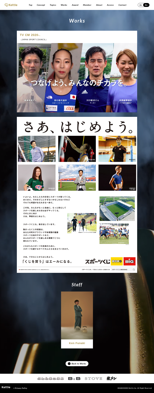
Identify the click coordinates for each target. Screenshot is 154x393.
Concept (41, 5)
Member (87, 5)
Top (30, 5)
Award (75, 5)
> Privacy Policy (20, 388)
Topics (53, 5)
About (99, 5)
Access (110, 5)
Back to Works (79, 363)
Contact (122, 5)
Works (64, 5)
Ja (140, 5)
